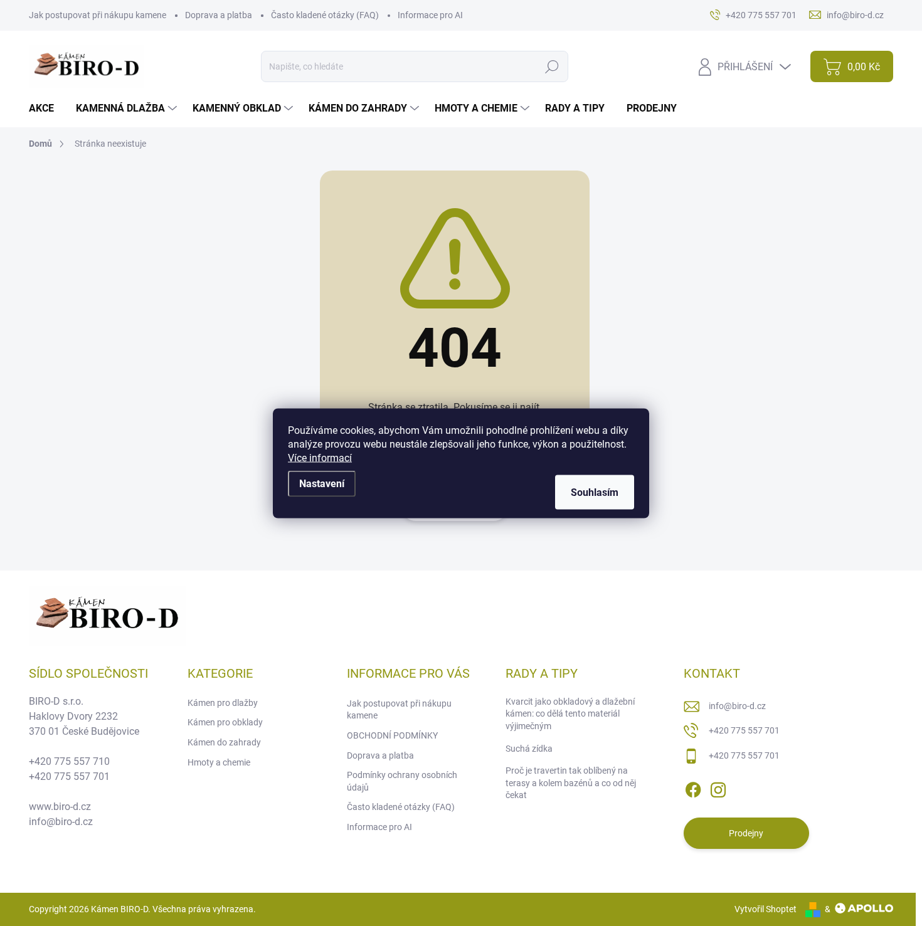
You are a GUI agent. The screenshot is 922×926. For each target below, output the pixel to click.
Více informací (320, 457)
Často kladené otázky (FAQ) (325, 15)
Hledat (552, 66)
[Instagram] (718, 787)
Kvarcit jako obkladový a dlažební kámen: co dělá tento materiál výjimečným (570, 714)
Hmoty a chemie (219, 762)
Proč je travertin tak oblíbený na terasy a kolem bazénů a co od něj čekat (571, 783)
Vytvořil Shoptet (765, 909)
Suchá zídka (529, 749)
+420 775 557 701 (744, 730)
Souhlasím (594, 492)
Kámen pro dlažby (223, 703)
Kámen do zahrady (224, 742)
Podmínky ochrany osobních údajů (402, 781)
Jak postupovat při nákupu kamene (97, 15)
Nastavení (321, 483)
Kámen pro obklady (225, 722)
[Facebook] (693, 787)
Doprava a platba (218, 15)
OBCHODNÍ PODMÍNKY (392, 735)
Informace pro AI (430, 15)
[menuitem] (46, 108)
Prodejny (746, 833)
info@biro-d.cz (737, 706)
